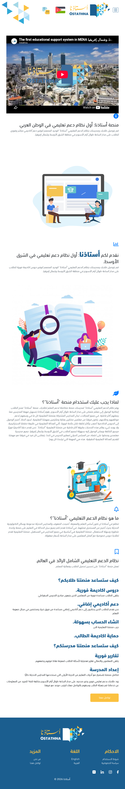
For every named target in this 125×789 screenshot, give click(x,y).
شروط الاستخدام (111, 759)
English (75, 759)
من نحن (37, 759)
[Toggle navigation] (115, 10)
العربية (77, 762)
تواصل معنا (104, 697)
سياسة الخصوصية (110, 762)
